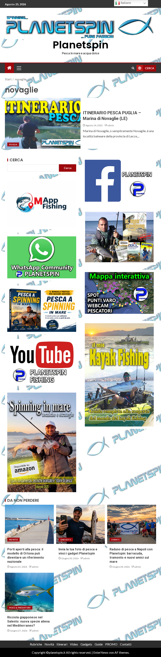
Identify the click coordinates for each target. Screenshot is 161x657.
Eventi (115, 539)
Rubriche (36, 644)
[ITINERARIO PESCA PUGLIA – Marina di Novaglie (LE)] (42, 123)
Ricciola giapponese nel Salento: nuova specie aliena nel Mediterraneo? (28, 621)
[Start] (9, 68)
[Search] (133, 68)
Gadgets (65, 539)
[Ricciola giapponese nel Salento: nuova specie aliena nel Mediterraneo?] (29, 592)
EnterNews (100, 652)
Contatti (125, 644)
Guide (99, 644)
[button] (19, 68)
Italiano (125, 3)
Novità (13, 539)
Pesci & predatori (19, 607)
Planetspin (81, 45)
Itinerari (62, 644)
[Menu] (19, 68)
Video (74, 644)
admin (110, 125)
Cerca (16, 160)
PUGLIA (13, 144)
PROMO (111, 644)
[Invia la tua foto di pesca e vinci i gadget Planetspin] (80, 524)
